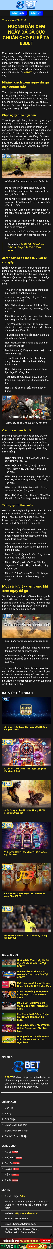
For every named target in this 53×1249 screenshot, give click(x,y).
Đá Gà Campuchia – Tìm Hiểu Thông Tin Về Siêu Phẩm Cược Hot (24, 811)
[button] (49, 5)
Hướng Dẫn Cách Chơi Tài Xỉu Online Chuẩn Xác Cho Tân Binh (33, 1028)
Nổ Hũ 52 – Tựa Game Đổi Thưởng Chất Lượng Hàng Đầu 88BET (25, 728)
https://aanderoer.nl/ (26, 1213)
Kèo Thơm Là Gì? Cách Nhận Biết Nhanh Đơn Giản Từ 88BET (33, 1017)
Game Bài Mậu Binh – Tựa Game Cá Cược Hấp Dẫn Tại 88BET (32, 974)
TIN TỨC (21, 20)
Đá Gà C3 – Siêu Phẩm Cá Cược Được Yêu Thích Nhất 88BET (25, 247)
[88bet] (26, 5)
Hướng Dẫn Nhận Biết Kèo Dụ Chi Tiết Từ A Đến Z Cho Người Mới (33, 1039)
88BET (28, 72)
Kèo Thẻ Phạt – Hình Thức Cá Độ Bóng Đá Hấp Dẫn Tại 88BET (25, 936)
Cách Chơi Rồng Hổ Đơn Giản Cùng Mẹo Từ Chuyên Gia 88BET (33, 994)
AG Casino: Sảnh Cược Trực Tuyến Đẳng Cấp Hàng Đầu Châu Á (25, 770)
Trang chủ (8, 20)
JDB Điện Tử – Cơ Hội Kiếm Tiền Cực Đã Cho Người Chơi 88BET (24, 895)
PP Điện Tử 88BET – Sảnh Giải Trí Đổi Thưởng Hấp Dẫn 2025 (25, 853)
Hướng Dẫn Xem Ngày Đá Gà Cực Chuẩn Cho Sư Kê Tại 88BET (33, 963)
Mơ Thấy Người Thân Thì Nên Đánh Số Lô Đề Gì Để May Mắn (34, 984)
